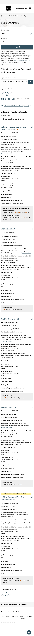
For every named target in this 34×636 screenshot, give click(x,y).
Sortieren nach (5, 115)
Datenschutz (15, 616)
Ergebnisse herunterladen (8, 78)
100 (13, 99)
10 (3, 99)
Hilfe (2, 612)
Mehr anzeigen (7, 154)
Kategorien (4, 38)
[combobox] (17, 42)
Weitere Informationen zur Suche (22, 60)
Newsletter (16, 612)
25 (6, 99)
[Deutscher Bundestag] (8, 8)
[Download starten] (30, 82)
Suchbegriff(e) (5, 30)
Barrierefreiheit (5, 616)
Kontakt (8, 612)
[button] (30, 8)
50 (9, 99)
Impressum (30, 616)
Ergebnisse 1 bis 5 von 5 (8, 89)
